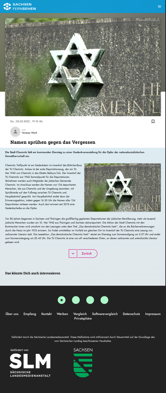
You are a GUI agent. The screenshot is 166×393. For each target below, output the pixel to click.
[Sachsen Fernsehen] (19, 6)
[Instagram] (90, 300)
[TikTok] (104, 300)
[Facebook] (76, 300)
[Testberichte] (61, 300)
